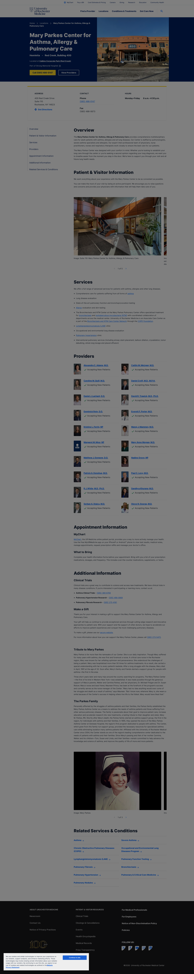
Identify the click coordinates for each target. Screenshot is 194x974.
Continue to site (74, 958)
